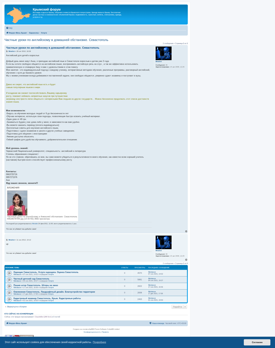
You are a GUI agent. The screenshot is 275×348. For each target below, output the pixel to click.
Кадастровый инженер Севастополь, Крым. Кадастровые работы (47, 298)
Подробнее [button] (99, 342)
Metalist (159, 61)
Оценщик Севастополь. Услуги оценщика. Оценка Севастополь (46, 272)
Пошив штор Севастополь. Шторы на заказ (36, 285)
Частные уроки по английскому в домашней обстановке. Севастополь (56, 40)
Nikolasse (17, 274)
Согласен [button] (257, 342)
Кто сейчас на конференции (18, 314)
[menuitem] (9, 28)
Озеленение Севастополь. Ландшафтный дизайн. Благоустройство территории (54, 292)
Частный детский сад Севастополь (31, 279)
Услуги (51, 274)
